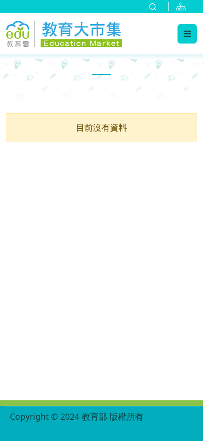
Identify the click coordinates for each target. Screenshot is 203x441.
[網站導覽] (182, 6)
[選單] (187, 33)
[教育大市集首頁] (64, 32)
